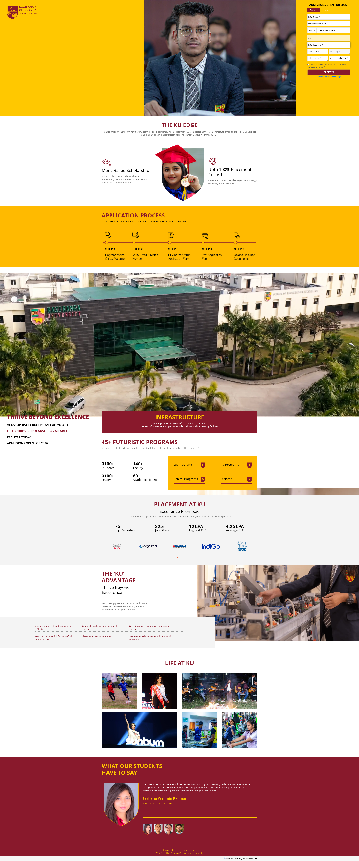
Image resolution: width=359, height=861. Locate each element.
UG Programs (183, 465)
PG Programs (230, 465)
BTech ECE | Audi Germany (157, 803)
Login (325, 10)
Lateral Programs (186, 479)
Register (314, 10)
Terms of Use (170, 850)
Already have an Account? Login (329, 76)
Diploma (226, 479)
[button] (178, 557)
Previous (139, 826)
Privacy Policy (188, 850)
